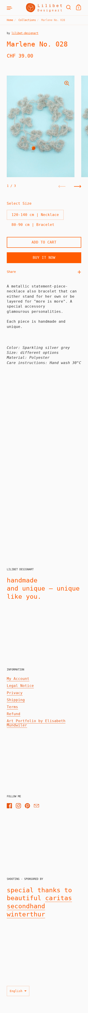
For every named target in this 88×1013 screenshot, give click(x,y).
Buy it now (44, 257)
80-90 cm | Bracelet (33, 225)
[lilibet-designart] (44, 7)
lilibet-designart (25, 33)
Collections (27, 20)
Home (10, 20)
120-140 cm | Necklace (35, 215)
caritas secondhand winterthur (39, 906)
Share (11, 272)
